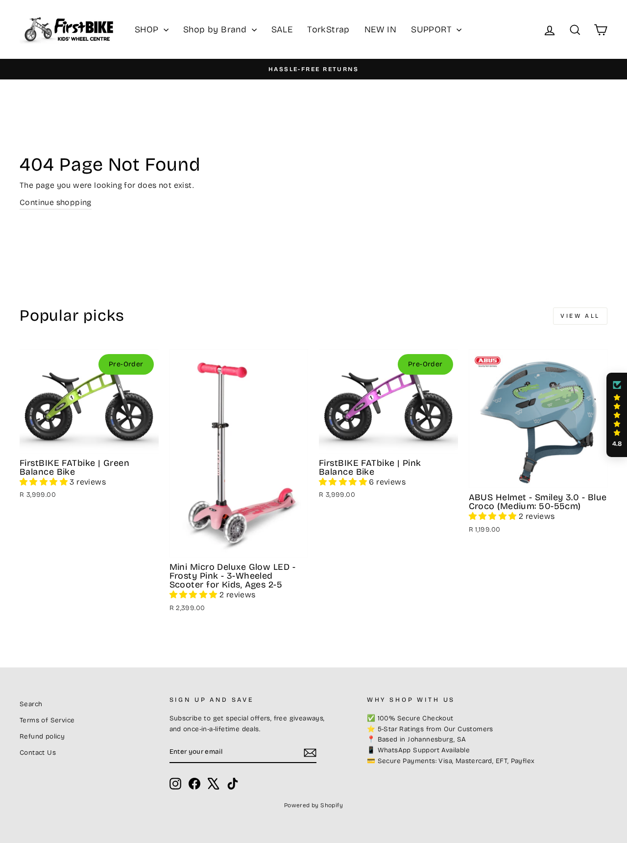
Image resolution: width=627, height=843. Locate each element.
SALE (282, 29)
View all (580, 315)
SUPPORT (432, 29)
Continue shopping (56, 202)
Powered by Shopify (313, 805)
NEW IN (380, 29)
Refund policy (42, 736)
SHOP (148, 29)
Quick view (89, 441)
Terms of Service (47, 720)
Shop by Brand (216, 29)
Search (31, 704)
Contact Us (38, 752)
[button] (45, 481)
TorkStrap (328, 29)
